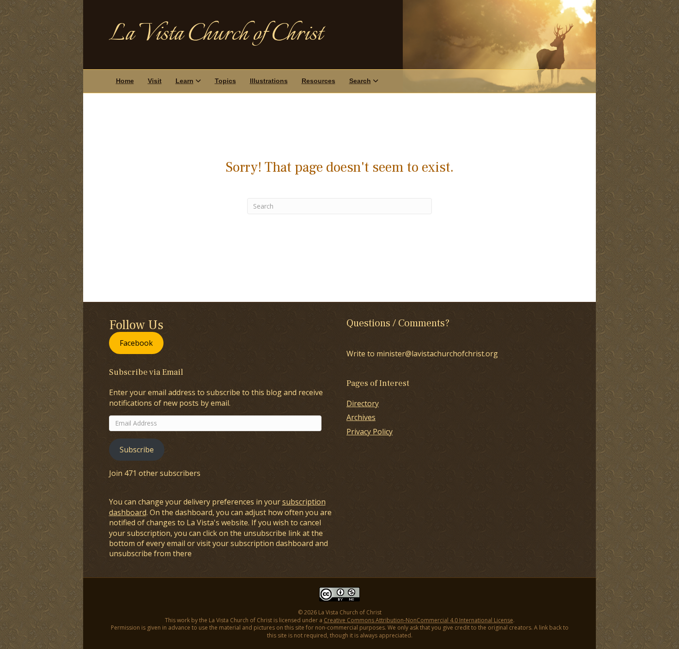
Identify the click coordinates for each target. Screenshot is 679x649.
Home (125, 80)
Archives (361, 417)
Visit (155, 80)
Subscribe (137, 450)
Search (360, 80)
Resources (318, 80)
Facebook (136, 343)
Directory (362, 403)
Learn (185, 80)
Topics (225, 80)
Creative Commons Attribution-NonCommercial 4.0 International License (418, 620)
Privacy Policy (369, 432)
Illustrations (269, 80)
